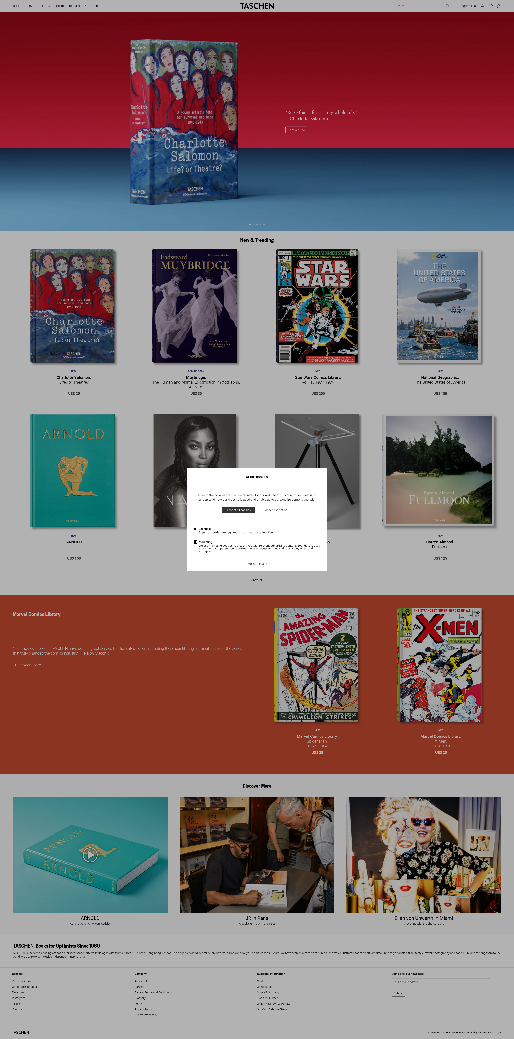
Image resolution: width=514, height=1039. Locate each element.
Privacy (263, 564)
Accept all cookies (239, 510)
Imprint (251, 564)
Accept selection (276, 510)
